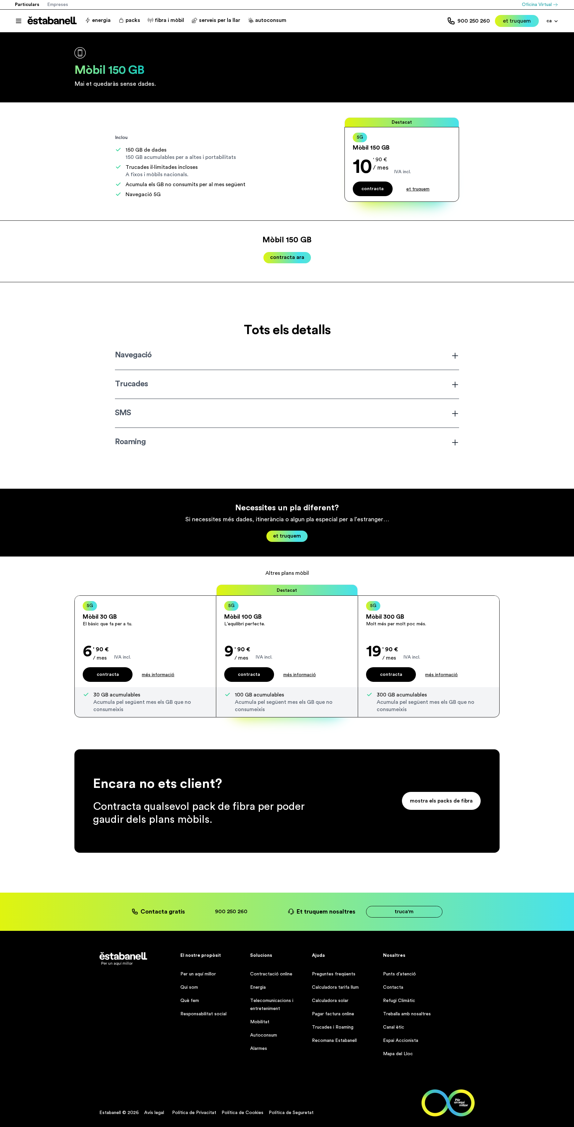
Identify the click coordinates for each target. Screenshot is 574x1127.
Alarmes (258, 1048)
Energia (258, 987)
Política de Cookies (242, 1112)
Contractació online (271, 974)
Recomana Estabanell (334, 1040)
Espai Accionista (400, 1040)
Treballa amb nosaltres (407, 1014)
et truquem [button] (418, 189)
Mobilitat (259, 1022)
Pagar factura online (333, 1014)
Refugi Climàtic (399, 1000)
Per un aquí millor (198, 974)
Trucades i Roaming (332, 1027)
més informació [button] (158, 675)
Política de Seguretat (291, 1112)
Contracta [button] (108, 674)
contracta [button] (372, 189)
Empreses (57, 4)
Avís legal (154, 1112)
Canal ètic (393, 1027)
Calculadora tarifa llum (335, 987)
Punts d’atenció (399, 974)
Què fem (189, 1000)
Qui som (189, 987)
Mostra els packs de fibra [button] (441, 801)
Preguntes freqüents (333, 974)
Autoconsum (263, 1035)
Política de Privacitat (194, 1112)
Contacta (393, 987)
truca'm (404, 911)
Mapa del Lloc (398, 1054)
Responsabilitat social (203, 1014)
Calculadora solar (330, 1000)
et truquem (517, 21)
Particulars (27, 4)
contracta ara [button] (287, 257)
